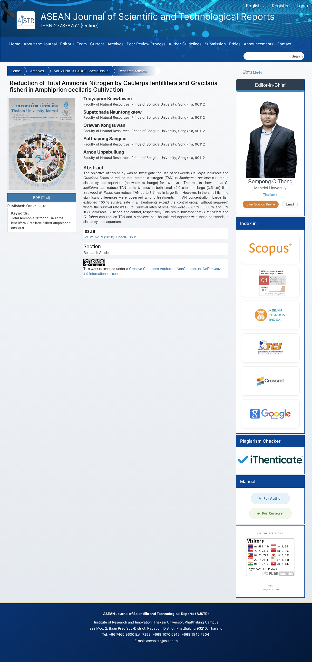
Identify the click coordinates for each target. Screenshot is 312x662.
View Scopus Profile (260, 204)
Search (297, 56)
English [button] (254, 5)
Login (302, 5)
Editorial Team (73, 43)
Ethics (234, 43)
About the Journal (40, 43)
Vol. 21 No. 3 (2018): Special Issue (81, 71)
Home (14, 43)
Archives (115, 43)
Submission (215, 43)
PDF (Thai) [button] (41, 197)
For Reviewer (270, 513)
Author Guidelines (185, 43)
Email (290, 204)
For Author (270, 498)
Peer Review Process (146, 43)
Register (280, 5)
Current (97, 43)
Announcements (258, 43)
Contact (284, 43)
